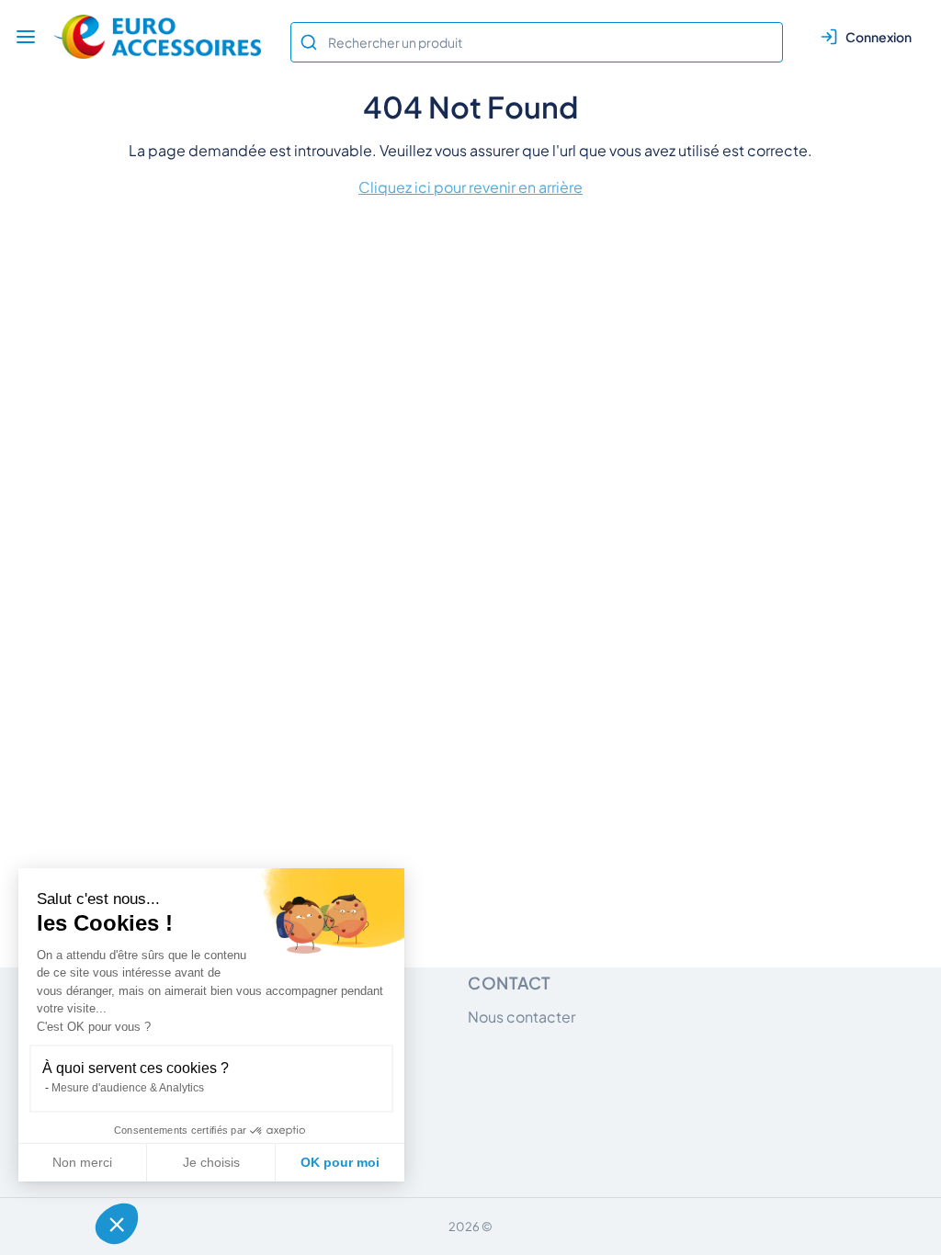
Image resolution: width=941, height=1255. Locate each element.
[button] (117, 1224)
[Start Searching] (308, 42)
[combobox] (536, 42)
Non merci (82, 1162)
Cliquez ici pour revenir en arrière (470, 187)
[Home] (158, 36)
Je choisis (211, 1162)
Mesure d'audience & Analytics (127, 1087)
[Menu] (26, 37)
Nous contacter (521, 1016)
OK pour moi (340, 1162)
